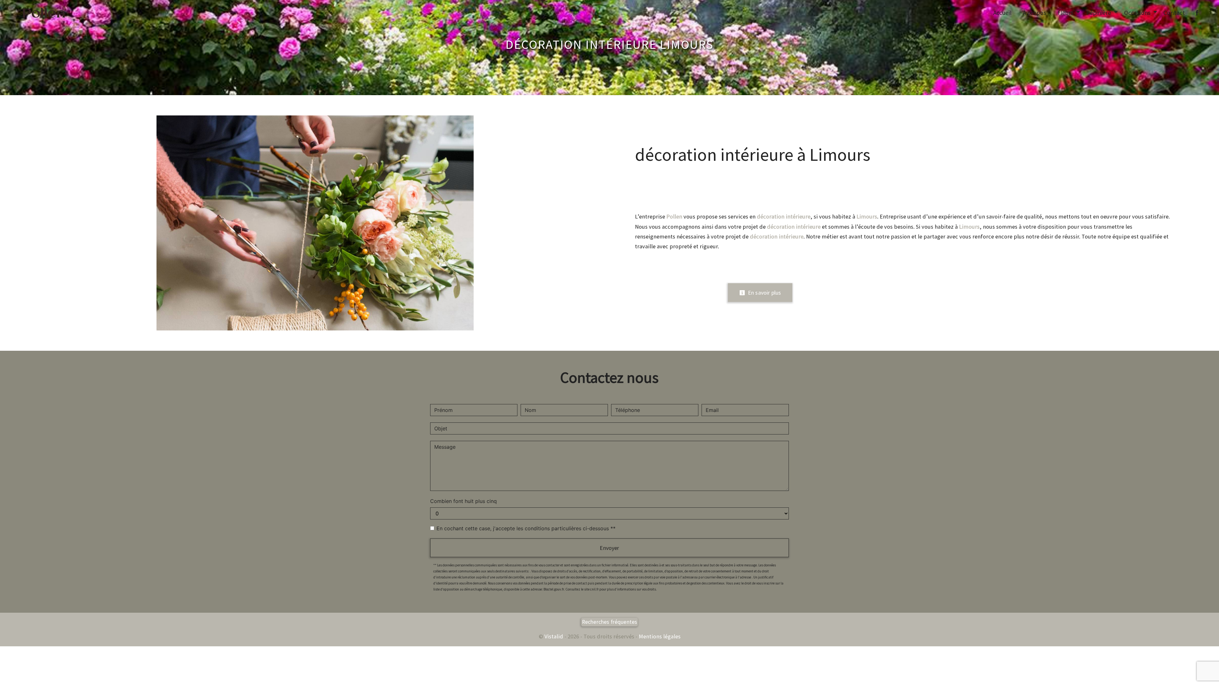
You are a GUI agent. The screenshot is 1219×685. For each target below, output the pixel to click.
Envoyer (609, 547)
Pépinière (1098, 12)
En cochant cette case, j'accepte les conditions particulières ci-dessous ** (526, 528)
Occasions (1137, 12)
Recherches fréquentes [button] (609, 621)
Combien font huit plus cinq (463, 501)
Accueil (1002, 12)
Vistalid (553, 636)
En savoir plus (764, 292)
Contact (1174, 12)
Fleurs (1065, 12)
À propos (1034, 12)
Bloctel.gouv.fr (553, 589)
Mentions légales (659, 636)
